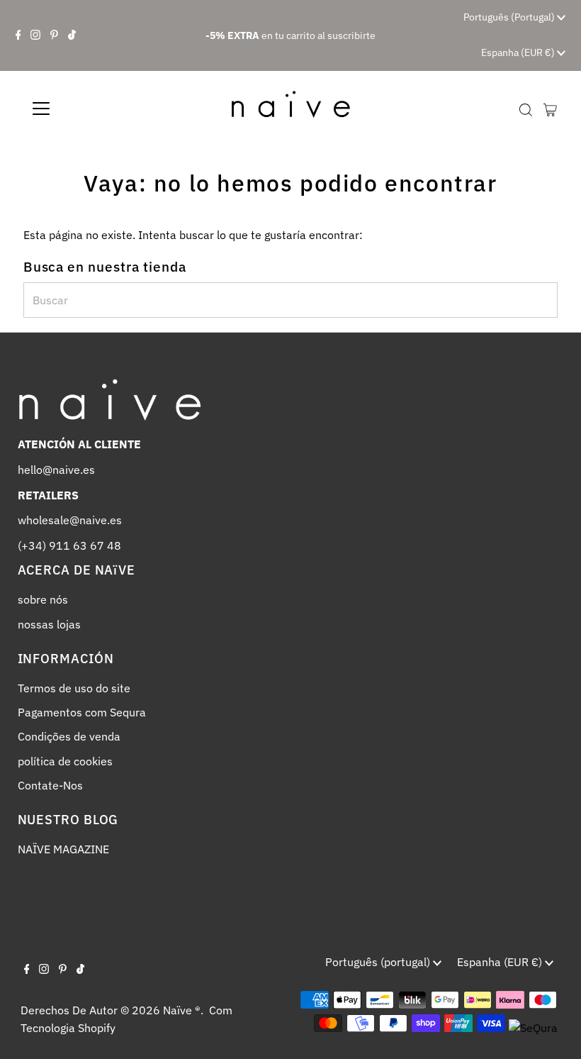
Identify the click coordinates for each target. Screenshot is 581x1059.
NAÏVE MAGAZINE (63, 849)
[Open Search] (525, 109)
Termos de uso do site (74, 688)
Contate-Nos (50, 785)
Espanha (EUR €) (519, 52)
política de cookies (65, 761)
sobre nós (43, 599)
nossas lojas (49, 624)
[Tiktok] (71, 35)
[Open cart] (550, 109)
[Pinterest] (54, 35)
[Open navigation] (87, 108)
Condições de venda (69, 736)
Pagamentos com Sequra (82, 712)
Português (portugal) (510, 17)
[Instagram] (35, 35)
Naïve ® (182, 1010)
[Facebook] (18, 35)
